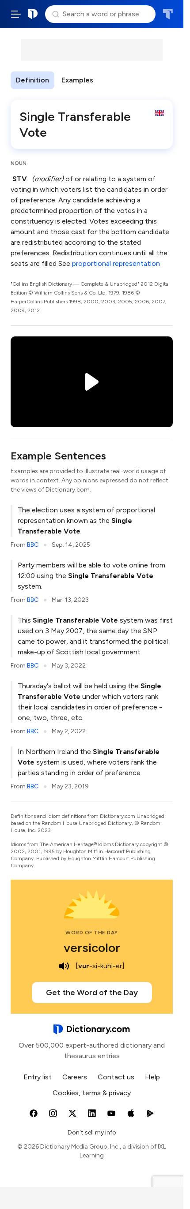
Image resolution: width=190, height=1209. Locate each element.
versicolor (92, 947)
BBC (32, 545)
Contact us (116, 1077)
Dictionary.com (33, 14)
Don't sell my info (92, 1132)
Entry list (37, 1077)
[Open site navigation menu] (16, 14)
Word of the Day (91, 932)
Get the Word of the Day (92, 992)
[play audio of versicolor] (64, 966)
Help (152, 1077)
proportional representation (116, 263)
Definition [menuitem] (32, 80)
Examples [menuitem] (77, 80)
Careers (74, 1077)
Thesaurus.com (168, 14)
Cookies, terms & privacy (92, 1093)
